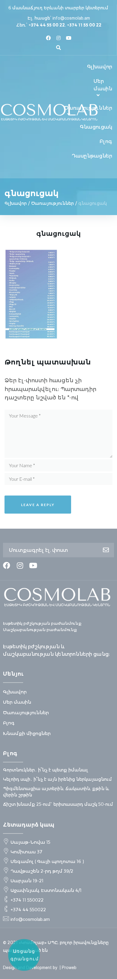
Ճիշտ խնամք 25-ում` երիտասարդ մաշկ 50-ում (58, 804)
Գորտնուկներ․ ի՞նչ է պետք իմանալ (45, 770)
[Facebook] (48, 38)
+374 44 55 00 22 (46, 25)
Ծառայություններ (52, 203)
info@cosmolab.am (71, 18)
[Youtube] (68, 38)
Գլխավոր (15, 203)
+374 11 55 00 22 (84, 25)
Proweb (69, 967)
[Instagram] (58, 38)
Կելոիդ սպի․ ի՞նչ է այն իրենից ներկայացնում (57, 779)
